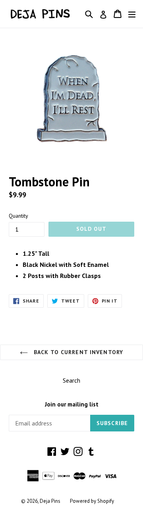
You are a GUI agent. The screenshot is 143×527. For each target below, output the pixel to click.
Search (71, 380)
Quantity (18, 215)
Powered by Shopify (92, 501)
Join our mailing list (72, 404)
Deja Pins (50, 501)
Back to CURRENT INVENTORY (77, 352)
